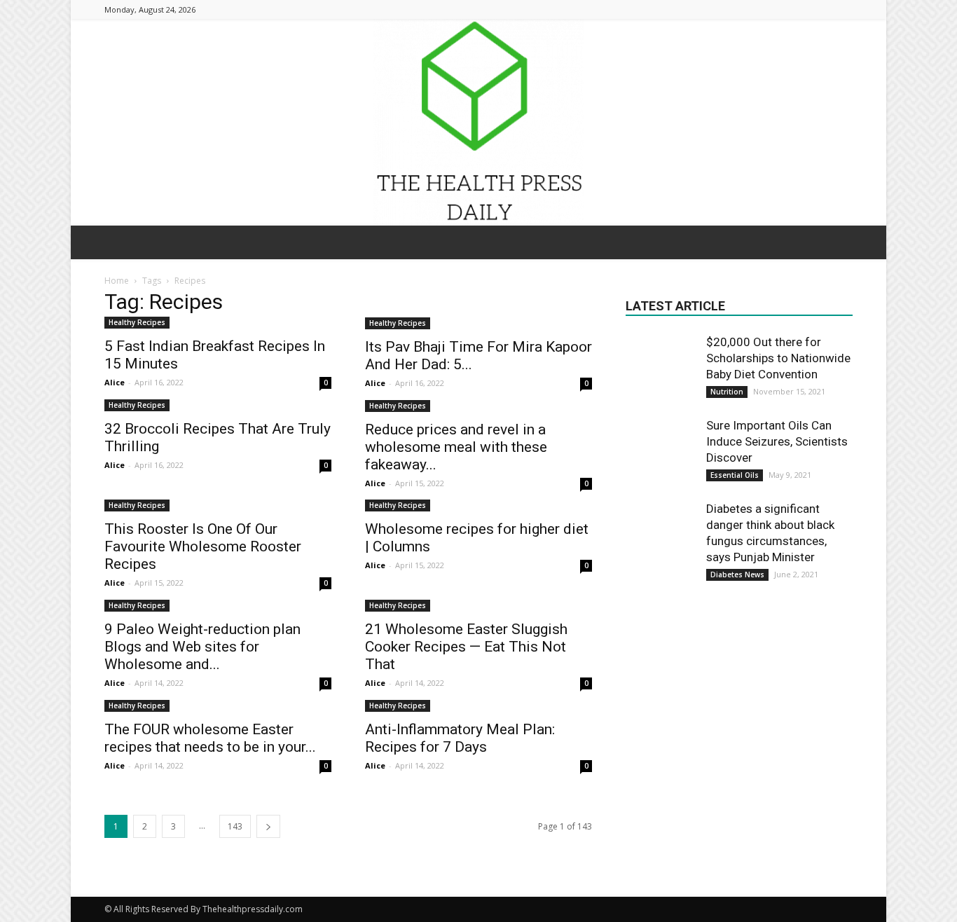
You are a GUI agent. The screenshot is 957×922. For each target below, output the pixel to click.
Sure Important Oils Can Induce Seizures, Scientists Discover (777, 441)
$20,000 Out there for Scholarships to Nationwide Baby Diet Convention (778, 358)
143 (235, 826)
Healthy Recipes (137, 322)
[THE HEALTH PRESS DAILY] (478, 122)
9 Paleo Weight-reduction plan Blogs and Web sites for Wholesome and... (202, 647)
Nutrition (726, 392)
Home (116, 281)
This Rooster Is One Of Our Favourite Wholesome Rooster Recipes (202, 546)
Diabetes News (737, 574)
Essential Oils (734, 475)
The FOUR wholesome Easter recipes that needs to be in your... (210, 738)
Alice (114, 382)
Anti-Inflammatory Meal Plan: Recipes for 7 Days (460, 738)
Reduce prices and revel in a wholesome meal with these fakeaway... (456, 447)
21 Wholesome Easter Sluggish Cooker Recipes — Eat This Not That (466, 647)
